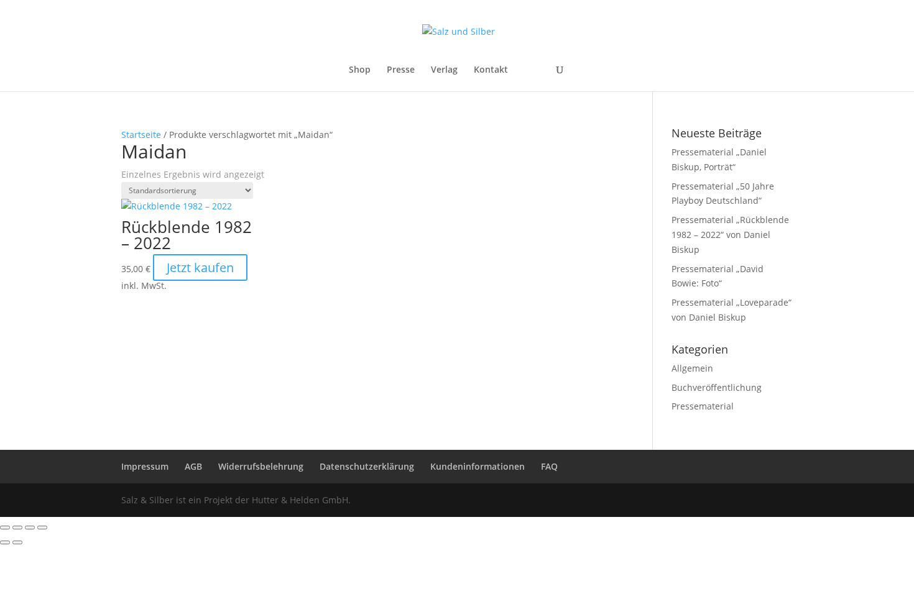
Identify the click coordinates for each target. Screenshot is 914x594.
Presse (401, 70)
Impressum (144, 466)
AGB (193, 466)
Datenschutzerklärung (367, 466)
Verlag (444, 70)
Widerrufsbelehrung (260, 466)
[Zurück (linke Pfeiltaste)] (5, 542)
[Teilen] (30, 527)
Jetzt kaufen (200, 267)
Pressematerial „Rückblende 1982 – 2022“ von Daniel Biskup (730, 234)
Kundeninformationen (477, 466)
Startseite (141, 134)
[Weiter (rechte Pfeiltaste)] (17, 542)
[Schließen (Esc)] (42, 527)
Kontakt (491, 70)
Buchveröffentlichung (717, 387)
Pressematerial (703, 406)
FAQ (549, 466)
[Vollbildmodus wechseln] (17, 527)
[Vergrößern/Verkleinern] (5, 527)
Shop (360, 70)
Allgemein (692, 368)
